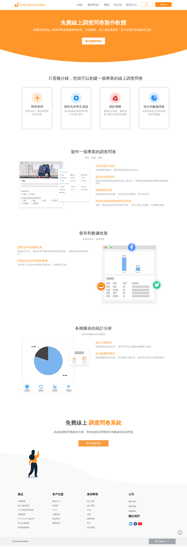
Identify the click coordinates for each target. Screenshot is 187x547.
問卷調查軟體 (23, 527)
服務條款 (132, 511)
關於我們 (132, 501)
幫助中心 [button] (131, 5)
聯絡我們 (56, 523)
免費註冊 (163, 4)
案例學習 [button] (92, 5)
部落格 (55, 505)
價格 (106, 5)
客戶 (89, 523)
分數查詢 (56, 514)
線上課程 (91, 505)
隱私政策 (132, 506)
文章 (89, 514)
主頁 (89, 510)
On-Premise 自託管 (26, 519)
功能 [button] (79, 5)
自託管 (117, 5)
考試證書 (91, 527)
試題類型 (21, 514)
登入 (147, 4)
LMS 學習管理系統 (26, 510)
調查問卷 (91, 519)
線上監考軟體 (23, 523)
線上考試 (91, 501)
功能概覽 (21, 501)
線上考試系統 (23, 505)
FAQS (54, 510)
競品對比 (56, 519)
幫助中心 (56, 501)
